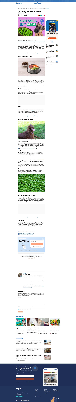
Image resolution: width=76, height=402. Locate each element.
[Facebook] (16, 3)
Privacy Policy (54, 389)
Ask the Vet (19, 10)
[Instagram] (17, 3)
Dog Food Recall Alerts (38, 396)
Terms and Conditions (55, 390)
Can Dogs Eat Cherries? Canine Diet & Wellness (26, 233)
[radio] (28, 258)
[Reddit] (38, 15)
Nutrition (31, 6)
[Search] (59, 6)
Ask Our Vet (47, 6)
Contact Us (45, 389)
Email (32, 306)
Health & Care (27, 6)
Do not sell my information (56, 391)
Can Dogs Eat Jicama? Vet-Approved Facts (26, 234)
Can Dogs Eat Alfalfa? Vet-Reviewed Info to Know (27, 231)
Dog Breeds (43, 6)
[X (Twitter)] (18, 3)
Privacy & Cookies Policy (34, 250)
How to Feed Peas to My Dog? (32, 40)
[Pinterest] (44, 15)
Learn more (47, 8)
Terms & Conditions (28, 250)
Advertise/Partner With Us (47, 391)
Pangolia (24, 276)
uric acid (32, 110)
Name (19, 306)
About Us (45, 390)
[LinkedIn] (43, 15)
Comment (19, 297)
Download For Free (52, 38)
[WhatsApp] (40, 15)
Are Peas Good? (25, 40)
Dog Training (36, 6)
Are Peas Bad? (20, 40)
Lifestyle (39, 6)
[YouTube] (19, 3)
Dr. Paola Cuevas (30, 14)
